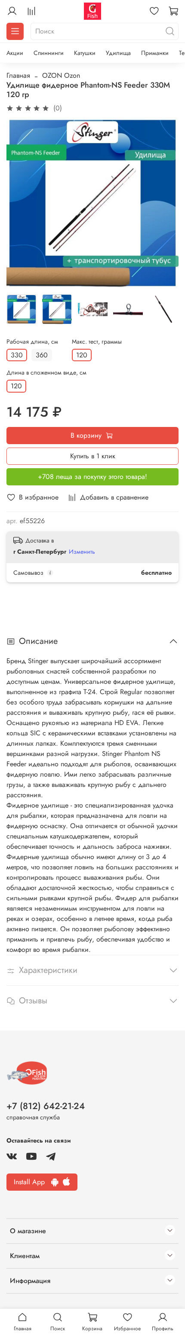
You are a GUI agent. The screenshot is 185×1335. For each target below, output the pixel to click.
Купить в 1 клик (92, 456)
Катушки (85, 53)
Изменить (82, 551)
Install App (32, 1182)
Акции (14, 53)
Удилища (118, 53)
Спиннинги (49, 53)
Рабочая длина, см (32, 341)
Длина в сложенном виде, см (46, 372)
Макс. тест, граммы (97, 341)
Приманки (155, 53)
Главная (18, 75)
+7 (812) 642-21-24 (45, 1106)
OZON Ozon (61, 75)
